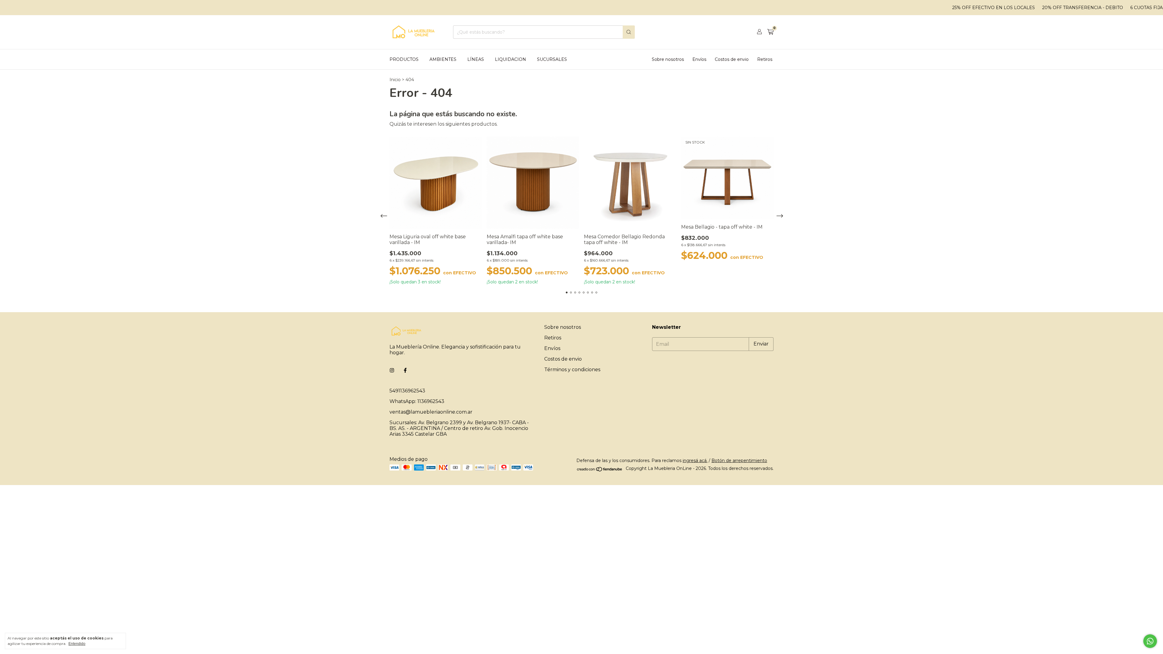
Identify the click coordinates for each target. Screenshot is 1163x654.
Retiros (764, 59)
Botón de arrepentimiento (739, 460)
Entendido (76, 644)
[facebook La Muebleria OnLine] (405, 370)
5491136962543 (407, 391)
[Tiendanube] (599, 470)
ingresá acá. (695, 460)
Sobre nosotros (668, 59)
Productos (404, 59)
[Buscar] (629, 32)
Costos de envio (732, 59)
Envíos (699, 59)
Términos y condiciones (572, 369)
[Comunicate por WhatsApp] (1150, 641)
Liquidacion (510, 59)
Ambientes (442, 59)
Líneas (475, 59)
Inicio (395, 79)
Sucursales (552, 59)
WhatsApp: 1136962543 (416, 401)
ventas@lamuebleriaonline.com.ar (430, 412)
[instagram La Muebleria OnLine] (391, 370)
